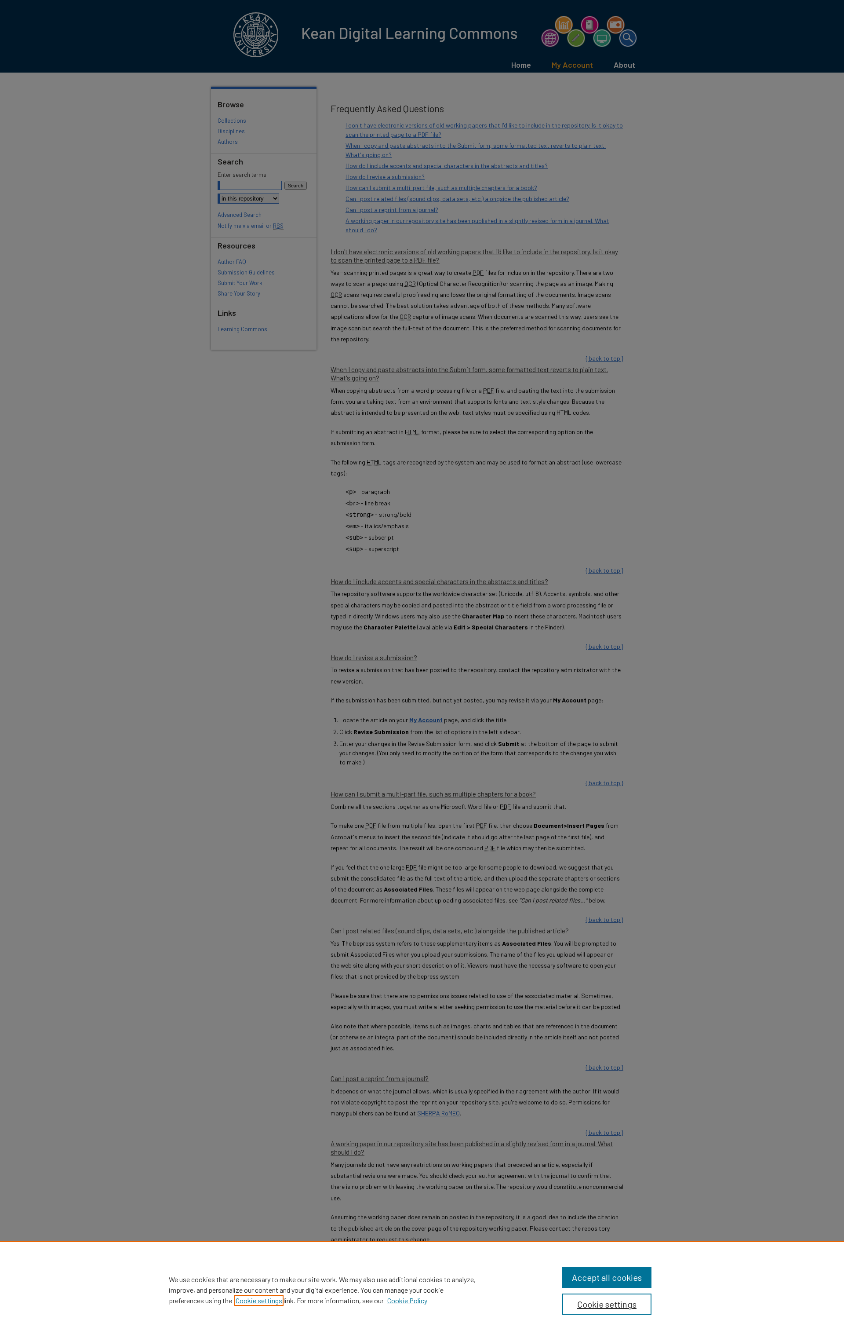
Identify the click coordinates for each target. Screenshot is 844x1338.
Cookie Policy (407, 1300)
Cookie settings (259, 1300)
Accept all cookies (607, 1277)
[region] (422, 1289)
